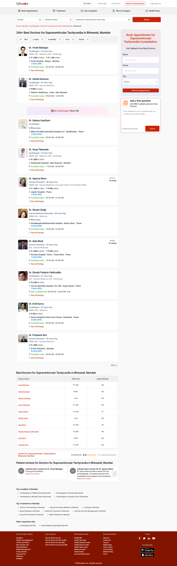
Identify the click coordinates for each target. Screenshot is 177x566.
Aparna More (23, 412)
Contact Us (107, 540)
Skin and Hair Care (22, 545)
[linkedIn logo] (149, 539)
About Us (106, 538)
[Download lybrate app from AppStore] (147, 556)
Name (125, 54)
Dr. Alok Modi (36, 241)
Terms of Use (107, 547)
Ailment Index (79, 552)
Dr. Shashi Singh (37, 209)
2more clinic (36, 225)
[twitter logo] (144, 539)
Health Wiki (78, 538)
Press (105, 554)
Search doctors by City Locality (55, 540)
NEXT (113, 365)
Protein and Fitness (23, 542)
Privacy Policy (108, 549)
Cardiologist (34, 26)
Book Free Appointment (135, 3)
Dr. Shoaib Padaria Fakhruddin (45, 272)
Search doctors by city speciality (56, 545)
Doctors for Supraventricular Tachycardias (56, 26)
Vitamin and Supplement (24, 540)
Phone (125, 65)
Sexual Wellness (22, 547)
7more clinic (36, 134)
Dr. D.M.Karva (36, 303)
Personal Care (21, 554)
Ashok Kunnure (24, 392)
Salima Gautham (24, 398)
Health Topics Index (81, 547)
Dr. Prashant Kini (38, 335)
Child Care (19, 556)
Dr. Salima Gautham (39, 120)
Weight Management (23, 549)
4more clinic (36, 351)
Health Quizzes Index (81, 545)
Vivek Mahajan (23, 385)
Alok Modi (22, 425)
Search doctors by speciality (55, 542)
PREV (21, 365)
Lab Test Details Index (82, 554)
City (124, 76)
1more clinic (36, 63)
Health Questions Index (82, 542)
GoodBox (19, 558)
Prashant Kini (23, 445)
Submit (152, 129)
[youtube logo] (153, 539)
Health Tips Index (80, 540)
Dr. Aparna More (37, 178)
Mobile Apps (107, 545)
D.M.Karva (22, 438)
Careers (106, 542)
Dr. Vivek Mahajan (38, 47)
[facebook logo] (139, 539)
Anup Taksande (24, 405)
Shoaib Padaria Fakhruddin (28, 432)
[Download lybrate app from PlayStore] (147, 551)
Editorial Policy (108, 552)
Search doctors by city (53, 538)
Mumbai (25, 26)
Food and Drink (21, 552)
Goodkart (19, 538)
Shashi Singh (23, 418)
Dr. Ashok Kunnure (39, 79)
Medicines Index (80, 549)
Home (18, 26)
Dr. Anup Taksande (39, 149)
